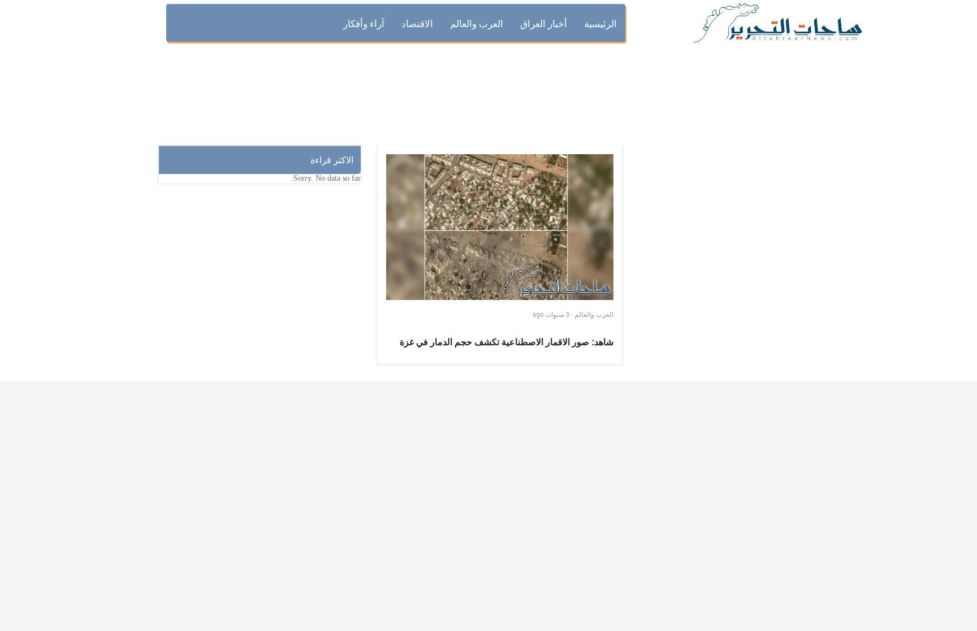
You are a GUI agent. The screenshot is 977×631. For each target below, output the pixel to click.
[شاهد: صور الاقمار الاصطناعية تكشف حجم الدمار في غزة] (499, 227)
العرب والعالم (593, 315)
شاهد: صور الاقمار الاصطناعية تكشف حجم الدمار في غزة (506, 342)
